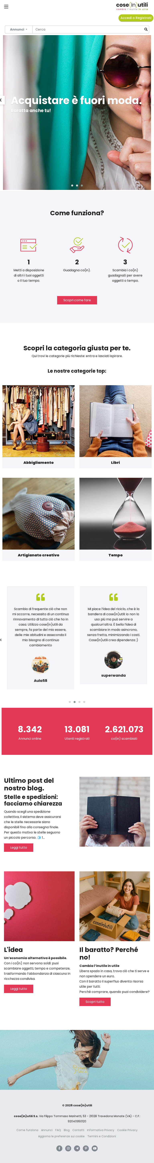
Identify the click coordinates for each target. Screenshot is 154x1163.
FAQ (58, 1130)
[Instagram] (68, 1148)
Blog (67, 1130)
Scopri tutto (95, 1001)
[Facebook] (59, 1148)
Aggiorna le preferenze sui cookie (61, 1136)
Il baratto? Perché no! (108, 953)
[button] (72, 186)
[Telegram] (77, 1148)
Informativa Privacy (100, 1130)
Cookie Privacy (127, 1130)
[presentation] (1, 639)
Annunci (47, 1130)
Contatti (78, 1130)
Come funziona (27, 1130)
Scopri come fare (77, 300)
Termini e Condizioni (101, 1136)
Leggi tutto (18, 847)
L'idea (13, 949)
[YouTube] (95, 1148)
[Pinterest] (86, 1148)
